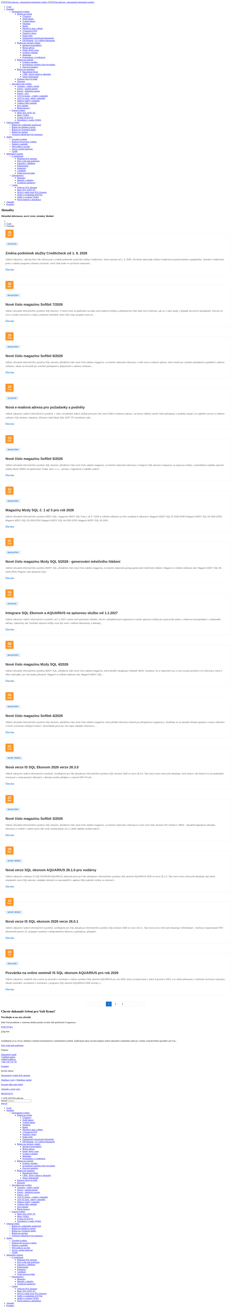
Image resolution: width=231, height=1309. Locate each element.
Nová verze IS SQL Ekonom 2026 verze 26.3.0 (42, 767)
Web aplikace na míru (21, 146)
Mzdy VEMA (23, 115)
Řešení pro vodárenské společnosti (26, 125)
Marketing (26, 55)
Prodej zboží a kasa (30, 50)
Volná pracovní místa (26, 173)
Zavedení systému (19, 139)
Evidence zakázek (30, 52)
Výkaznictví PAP (29, 31)
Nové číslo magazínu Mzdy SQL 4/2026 (36, 664)
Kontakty (10, 204)
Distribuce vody (8, 1080)
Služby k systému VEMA (28, 197)
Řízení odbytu (28, 48)
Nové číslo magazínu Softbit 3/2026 (34, 818)
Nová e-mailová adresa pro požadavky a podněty (45, 407)
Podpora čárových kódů (27, 79)
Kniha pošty (27, 36)
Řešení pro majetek (25, 60)
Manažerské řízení (30, 72)
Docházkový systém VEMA (29, 120)
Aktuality (10, 202)
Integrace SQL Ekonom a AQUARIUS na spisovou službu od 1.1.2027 (61, 613)
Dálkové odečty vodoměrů (28, 101)
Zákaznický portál (8, 1054)
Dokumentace (18, 175)
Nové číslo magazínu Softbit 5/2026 (34, 459)
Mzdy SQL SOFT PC (26, 113)
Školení (12, 964)
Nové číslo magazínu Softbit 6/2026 (34, 356)
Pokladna (26, 23)
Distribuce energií (24, 1080)
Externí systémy (18, 110)
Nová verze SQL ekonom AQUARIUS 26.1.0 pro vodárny (50, 870)
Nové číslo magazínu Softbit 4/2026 (34, 716)
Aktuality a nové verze (10, 1089)
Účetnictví (26, 16)
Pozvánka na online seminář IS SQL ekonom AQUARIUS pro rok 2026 (61, 973)
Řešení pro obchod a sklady (29, 43)
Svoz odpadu (22, 105)
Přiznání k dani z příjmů (32, 28)
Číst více (9, 270)
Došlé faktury (28, 19)
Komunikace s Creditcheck (33, 57)
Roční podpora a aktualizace (29, 199)
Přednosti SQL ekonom (27, 158)
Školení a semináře (20, 144)
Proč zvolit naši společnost (28, 161)
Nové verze (14, 758)
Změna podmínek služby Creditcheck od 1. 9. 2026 (46, 253)
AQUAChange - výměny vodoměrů (32, 96)
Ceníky (15, 185)
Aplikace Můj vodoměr (27, 103)
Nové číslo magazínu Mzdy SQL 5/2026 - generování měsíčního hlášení (62, 561)
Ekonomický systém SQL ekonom (15, 1075)
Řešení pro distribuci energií (23, 127)
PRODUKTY (7, 1094)
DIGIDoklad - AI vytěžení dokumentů (38, 40)
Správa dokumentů (30, 77)
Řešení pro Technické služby (24, 130)
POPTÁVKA (7, 1027)
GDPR (15, 151)
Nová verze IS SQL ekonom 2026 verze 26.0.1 (41, 921)
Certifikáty (21, 170)
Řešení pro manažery (26, 69)
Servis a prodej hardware (22, 149)
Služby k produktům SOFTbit (29, 195)
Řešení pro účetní (24, 14)
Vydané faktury (28, 21)
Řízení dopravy (23, 108)
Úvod (8, 7)
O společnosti (17, 156)
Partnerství (21, 168)
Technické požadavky (26, 183)
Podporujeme (22, 166)
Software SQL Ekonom (27, 187)
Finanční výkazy (29, 33)
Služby (9, 137)
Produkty (10, 9)
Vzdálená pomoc (8, 1057)
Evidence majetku (30, 62)
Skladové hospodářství (32, 45)
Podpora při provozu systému (24, 142)
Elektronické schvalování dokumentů (38, 38)
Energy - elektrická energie (28, 91)
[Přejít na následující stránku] (130, 1004)
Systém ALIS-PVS (25, 117)
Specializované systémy (22, 84)
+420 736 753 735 (9, 1062)
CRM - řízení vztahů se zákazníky (36, 74)
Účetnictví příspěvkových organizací (27, 134)
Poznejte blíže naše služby (12, 1084)
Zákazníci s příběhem (26, 163)
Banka (25, 26)
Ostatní (12, 244)
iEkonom (21, 81)
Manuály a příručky (25, 180)
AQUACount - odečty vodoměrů (31, 98)
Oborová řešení (12, 122)
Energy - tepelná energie (27, 89)
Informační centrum (14, 154)
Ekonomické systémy (21, 11)
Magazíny (21, 178)
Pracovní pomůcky (30, 67)
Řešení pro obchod (20, 132)
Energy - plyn (23, 93)
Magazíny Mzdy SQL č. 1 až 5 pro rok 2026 (39, 510)
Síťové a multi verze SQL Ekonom (32, 192)
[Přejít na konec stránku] (141, 1004)
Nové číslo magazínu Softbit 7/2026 (34, 304)
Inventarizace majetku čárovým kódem (38, 64)
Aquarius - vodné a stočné (28, 86)
